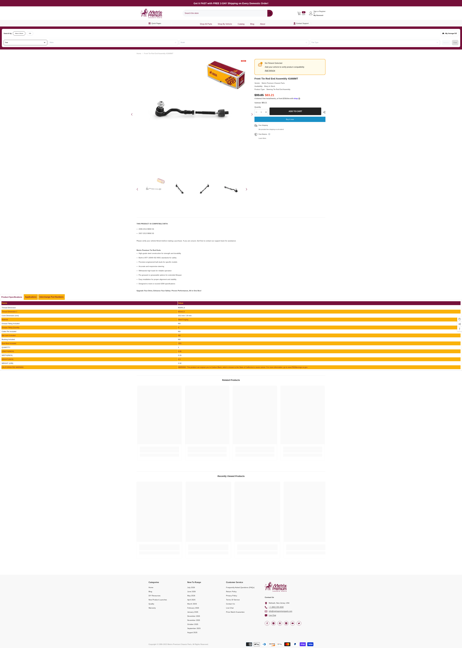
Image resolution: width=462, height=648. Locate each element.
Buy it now (290, 119)
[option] (192, 114)
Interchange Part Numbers (51, 297)
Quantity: (257, 107)
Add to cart (295, 111)
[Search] (228, 13)
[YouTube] (292, 623)
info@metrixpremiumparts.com (280, 611)
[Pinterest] (280, 623)
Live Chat (272, 615)
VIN (30, 33)
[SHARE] (323, 112)
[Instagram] (273, 623)
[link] (159, 450)
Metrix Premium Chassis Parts (273, 83)
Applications (31, 297)
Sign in (315, 12)
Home (139, 53)
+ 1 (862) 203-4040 (276, 607)
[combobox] (225, 13)
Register (322, 11)
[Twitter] (299, 623)
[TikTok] (286, 623)
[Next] (252, 114)
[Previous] (131, 114)
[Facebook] (267, 623)
